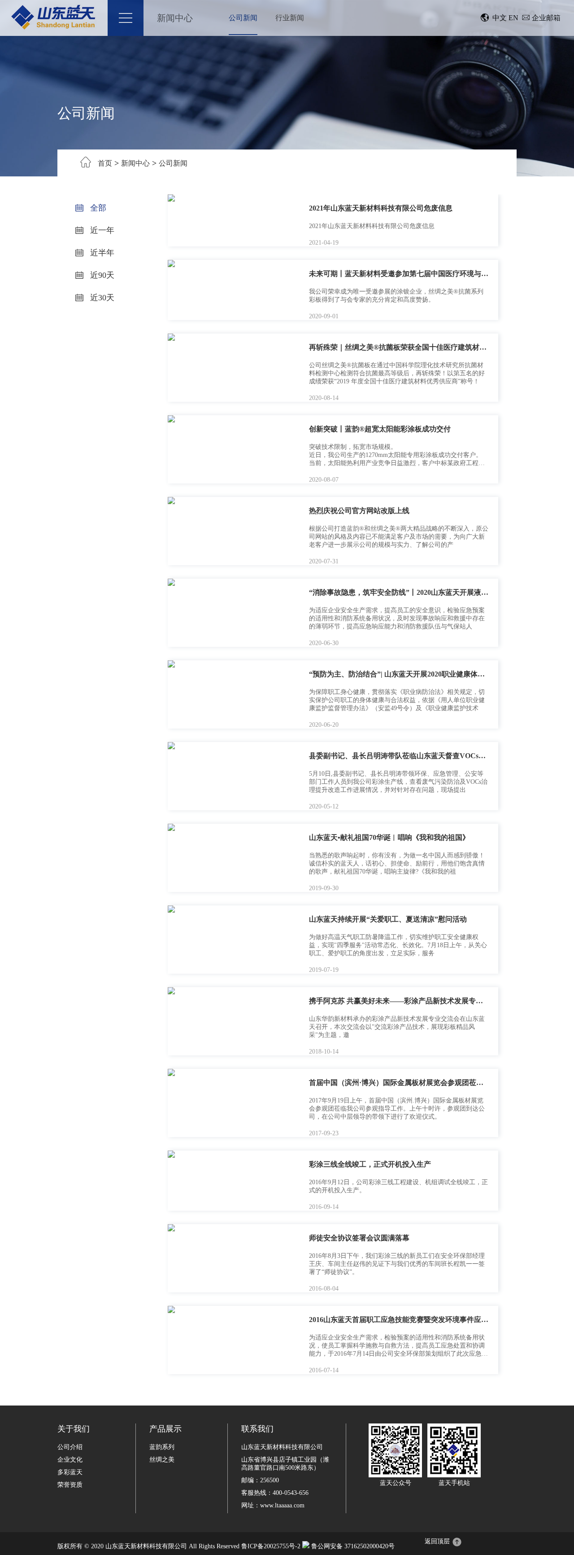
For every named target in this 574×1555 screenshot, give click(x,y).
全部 (97, 207)
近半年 (101, 252)
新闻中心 (175, 18)
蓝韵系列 (161, 1447)
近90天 (101, 275)
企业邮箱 (546, 18)
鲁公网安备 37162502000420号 (353, 1546)
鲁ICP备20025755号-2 (270, 1546)
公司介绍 (70, 1447)
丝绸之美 (161, 1459)
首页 (105, 163)
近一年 (101, 230)
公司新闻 (243, 18)
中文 (499, 18)
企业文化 (70, 1459)
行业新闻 (289, 18)
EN (513, 18)
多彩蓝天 (70, 1472)
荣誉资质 (70, 1484)
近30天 (101, 297)
